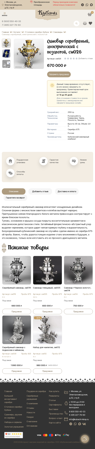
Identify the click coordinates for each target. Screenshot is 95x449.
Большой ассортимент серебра (10, 399)
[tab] (26, 67)
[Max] (91, 5)
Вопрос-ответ (56, 418)
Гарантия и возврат (15, 197)
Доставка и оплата (67, 191)
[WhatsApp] (87, 5)
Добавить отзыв (40, 191)
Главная (8, 391)
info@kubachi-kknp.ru (79, 419)
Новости (31, 412)
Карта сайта (55, 422)
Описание (13, 191)
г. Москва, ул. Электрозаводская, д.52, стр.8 (78, 394)
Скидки (30, 417)
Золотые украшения (14, 426)
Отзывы (30, 408)
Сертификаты (55, 404)
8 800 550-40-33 (77, 411)
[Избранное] (90, 23)
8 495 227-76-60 (77, 415)
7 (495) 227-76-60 (11, 25)
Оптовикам (32, 426)
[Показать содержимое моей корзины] (89, 14)
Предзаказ (17, 311)
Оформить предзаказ (59, 74)
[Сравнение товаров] (85, 23)
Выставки (53, 409)
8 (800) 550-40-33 (11, 21)
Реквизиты (54, 396)
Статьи (52, 400)
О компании (32, 403)
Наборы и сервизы (13, 422)
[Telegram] (82, 5)
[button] (6, 43)
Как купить (54, 391)
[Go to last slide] (18, 54)
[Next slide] (40, 54)
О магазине (32, 421)
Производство (56, 413)
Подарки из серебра (36, 391)
